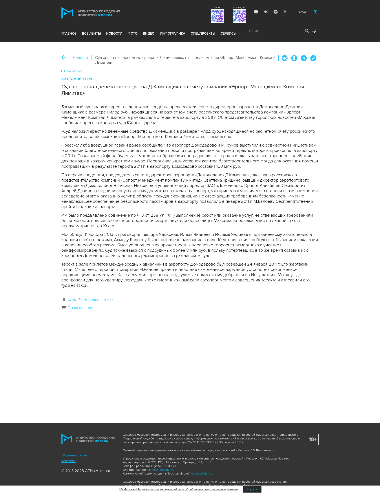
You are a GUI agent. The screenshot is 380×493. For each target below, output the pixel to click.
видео (148, 33)
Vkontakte (265, 11)
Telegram (275, 11)
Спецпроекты (203, 33)
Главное (69, 33)
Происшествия (81, 307)
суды (72, 299)
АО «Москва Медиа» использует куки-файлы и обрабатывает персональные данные (178, 489)
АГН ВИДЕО (239, 7)
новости (114, 33)
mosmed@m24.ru (163, 470)
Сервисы (228, 33)
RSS (285, 11)
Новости (80, 57)
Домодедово (90, 299)
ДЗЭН (256, 11)
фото (132, 33)
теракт (109, 299)
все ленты (91, 33)
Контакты (68, 461)
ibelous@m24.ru (202, 473)
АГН (217, 7)
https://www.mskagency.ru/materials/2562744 (313, 58)
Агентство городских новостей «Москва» (99, 13)
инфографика (172, 33)
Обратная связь (74, 455)
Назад (65, 58)
